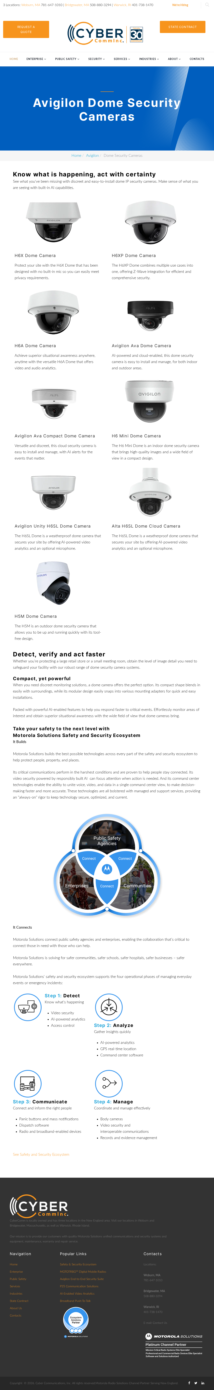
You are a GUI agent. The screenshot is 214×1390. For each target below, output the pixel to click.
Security (95, 59)
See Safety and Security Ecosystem (41, 1155)
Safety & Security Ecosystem (78, 1264)
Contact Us (160, 1323)
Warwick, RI (122, 5)
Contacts (197, 59)
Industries (147, 59)
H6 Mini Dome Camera (136, 435)
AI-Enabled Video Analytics (77, 1293)
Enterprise (35, 59)
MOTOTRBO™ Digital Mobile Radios (83, 1271)
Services (120, 59)
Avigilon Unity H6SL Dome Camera (53, 526)
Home (14, 59)
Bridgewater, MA (77, 5)
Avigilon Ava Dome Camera (141, 345)
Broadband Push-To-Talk (75, 1301)
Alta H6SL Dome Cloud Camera (146, 526)
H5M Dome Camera (36, 616)
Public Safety (65, 59)
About (173, 59)
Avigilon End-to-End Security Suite (82, 1279)
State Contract (182, 27)
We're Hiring (180, 5)
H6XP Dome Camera (134, 255)
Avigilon (92, 156)
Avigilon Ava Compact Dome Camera (55, 435)
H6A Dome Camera (35, 345)
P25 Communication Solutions (79, 1286)
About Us (16, 1308)
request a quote (26, 29)
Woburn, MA (30, 5)
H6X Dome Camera (35, 255)
